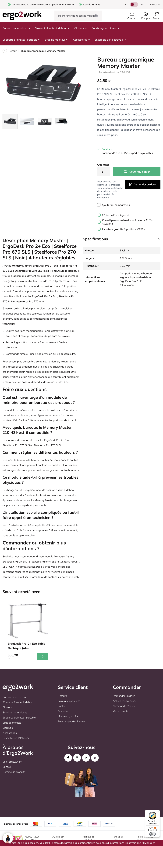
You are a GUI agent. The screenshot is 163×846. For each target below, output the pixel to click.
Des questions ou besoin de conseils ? (30, 4)
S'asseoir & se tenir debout (51, 28)
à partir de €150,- (123, 229)
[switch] (152, 834)
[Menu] (158, 812)
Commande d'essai (124, 706)
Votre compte (120, 711)
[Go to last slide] (8, 85)
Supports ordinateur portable (20, 39)
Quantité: (103, 164)
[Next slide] (79, 85)
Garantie (63, 711)
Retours (62, 695)
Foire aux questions (69, 700)
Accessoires (80, 39)
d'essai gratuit (116, 215)
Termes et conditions (117, 838)
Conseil (7, 766)
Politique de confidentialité (89, 838)
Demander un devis (145, 184)
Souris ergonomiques (104, 28)
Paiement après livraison (72, 721)
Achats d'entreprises (125, 700)
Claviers (79, 28)
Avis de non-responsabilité (59, 838)
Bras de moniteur (55, 39)
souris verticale (12, 376)
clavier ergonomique (40, 376)
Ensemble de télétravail (109, 39)
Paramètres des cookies (145, 838)
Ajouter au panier (139, 171)
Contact (62, 706)
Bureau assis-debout (15, 28)
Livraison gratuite (68, 716)
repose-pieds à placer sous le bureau (48, 371)
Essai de (91, 4)
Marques (8, 727)
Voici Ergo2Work (12, 761)
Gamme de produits (14, 771)
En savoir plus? (133, 842)
